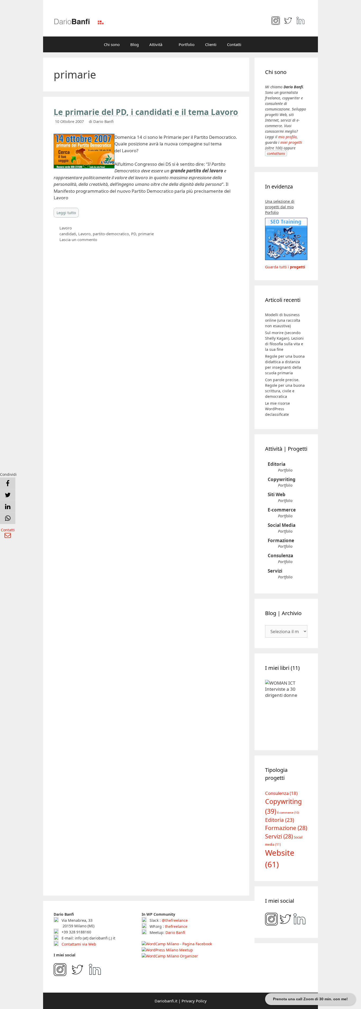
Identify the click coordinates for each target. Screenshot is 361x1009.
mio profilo (287, 136)
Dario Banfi (175, 932)
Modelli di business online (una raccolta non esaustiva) (282, 320)
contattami (276, 153)
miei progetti (291, 142)
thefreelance (176, 926)
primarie (146, 233)
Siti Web (276, 494)
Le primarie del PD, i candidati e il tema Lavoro (146, 112)
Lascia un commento (78, 239)
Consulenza (280, 555)
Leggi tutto (66, 212)
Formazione (281, 540)
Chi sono (112, 44)
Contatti (234, 44)
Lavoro (65, 228)
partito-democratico (111, 233)
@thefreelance (175, 920)
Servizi (275, 571)
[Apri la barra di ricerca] (254, 44)
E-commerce (282, 510)
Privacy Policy (194, 1000)
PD (133, 233)
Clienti (210, 44)
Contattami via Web (78, 944)
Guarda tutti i (285, 266)
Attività (155, 44)
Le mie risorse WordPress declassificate (277, 409)
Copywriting (281, 479)
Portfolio (187, 44)
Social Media (281, 525)
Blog (134, 44)
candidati (67, 233)
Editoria (276, 464)
